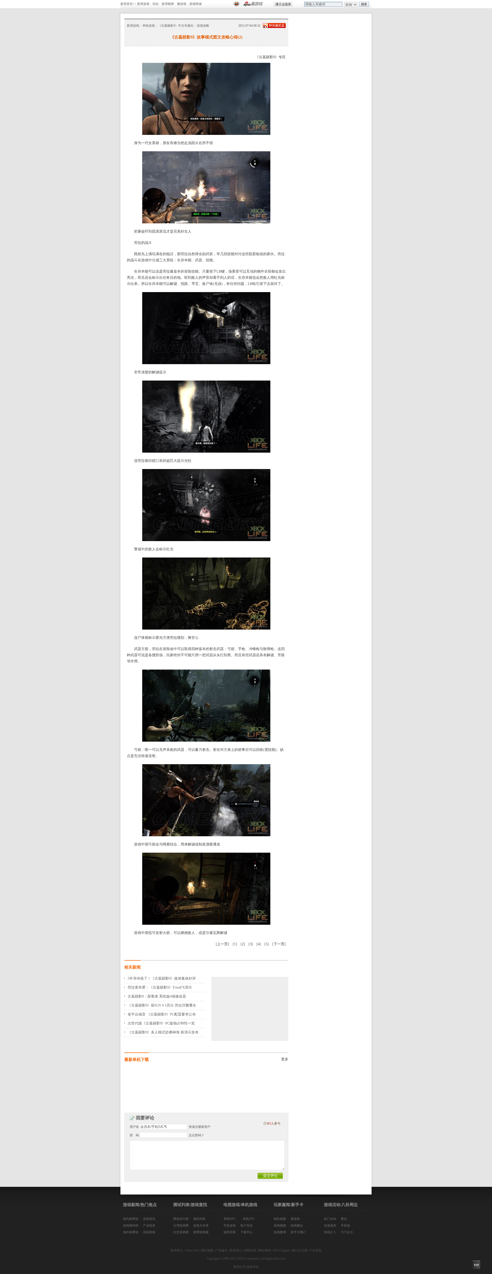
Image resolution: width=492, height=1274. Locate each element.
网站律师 (264, 1250)
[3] (251, 944)
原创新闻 (149, 1232)
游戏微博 (280, 1232)
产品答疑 (315, 1250)
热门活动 (330, 1219)
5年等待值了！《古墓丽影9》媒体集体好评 (162, 978)
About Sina (192, 1250)
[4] (259, 944)
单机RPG (229, 1219)
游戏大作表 (201, 1225)
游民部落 (229, 1232)
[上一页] (222, 944)
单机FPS (248, 1219)
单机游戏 (148, 25)
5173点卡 (347, 1232)
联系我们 (236, 1250)
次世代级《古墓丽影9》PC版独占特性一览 (161, 1023)
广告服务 (221, 1250)
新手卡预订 (298, 1232)
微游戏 (181, 4)
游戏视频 (280, 1225)
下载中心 (246, 1232)
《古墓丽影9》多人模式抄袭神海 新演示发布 (163, 1032)
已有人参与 (271, 1123)
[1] (235, 944)
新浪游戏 (143, 4)
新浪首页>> (128, 4)
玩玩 (155, 4)
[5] (266, 944)
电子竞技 (246, 1225)
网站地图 (207, 1250)
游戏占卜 (330, 1232)
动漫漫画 (330, 1225)
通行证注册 (299, 1250)
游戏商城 (195, 4)
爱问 (344, 1219)
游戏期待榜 (130, 1225)
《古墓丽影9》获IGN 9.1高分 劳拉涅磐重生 (162, 1005)
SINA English (281, 1250)
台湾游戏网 (181, 1225)
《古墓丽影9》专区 (270, 57)
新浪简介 (177, 1250)
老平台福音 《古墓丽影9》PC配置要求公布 (162, 1014)
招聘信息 (250, 1250)
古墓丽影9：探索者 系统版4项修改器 (157, 996)
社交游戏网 (181, 1232)
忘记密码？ (196, 1135)
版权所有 (253, 1267)
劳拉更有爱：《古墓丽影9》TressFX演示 (160, 987)
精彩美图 (280, 1219)
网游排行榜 (181, 1219)
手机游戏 (229, 1225)
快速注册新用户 (199, 1127)
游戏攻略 (203, 25)
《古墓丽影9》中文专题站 (175, 25)
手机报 (345, 1225)
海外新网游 (130, 1232)
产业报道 (149, 1225)
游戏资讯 (149, 1219)
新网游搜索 (201, 1232)
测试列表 (199, 1219)
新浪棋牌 (168, 4)
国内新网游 (130, 1219)
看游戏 (295, 1219)
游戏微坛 (297, 1225)
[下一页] (279, 944)
